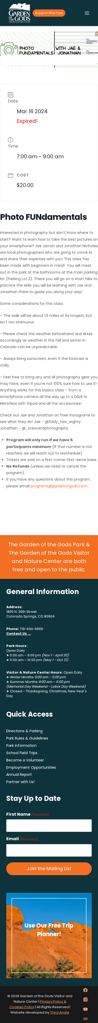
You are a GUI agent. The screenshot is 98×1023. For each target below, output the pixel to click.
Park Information (21, 745)
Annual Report (19, 774)
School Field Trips (21, 752)
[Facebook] (85, 990)
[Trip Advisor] (85, 1019)
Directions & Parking (24, 731)
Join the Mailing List (49, 868)
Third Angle (59, 1012)
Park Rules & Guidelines (27, 738)
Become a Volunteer (25, 760)
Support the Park (49, 13)
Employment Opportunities (31, 767)
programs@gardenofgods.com (59, 486)
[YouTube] (85, 1009)
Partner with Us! (20, 781)
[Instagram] (85, 999)
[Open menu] (87, 13)
